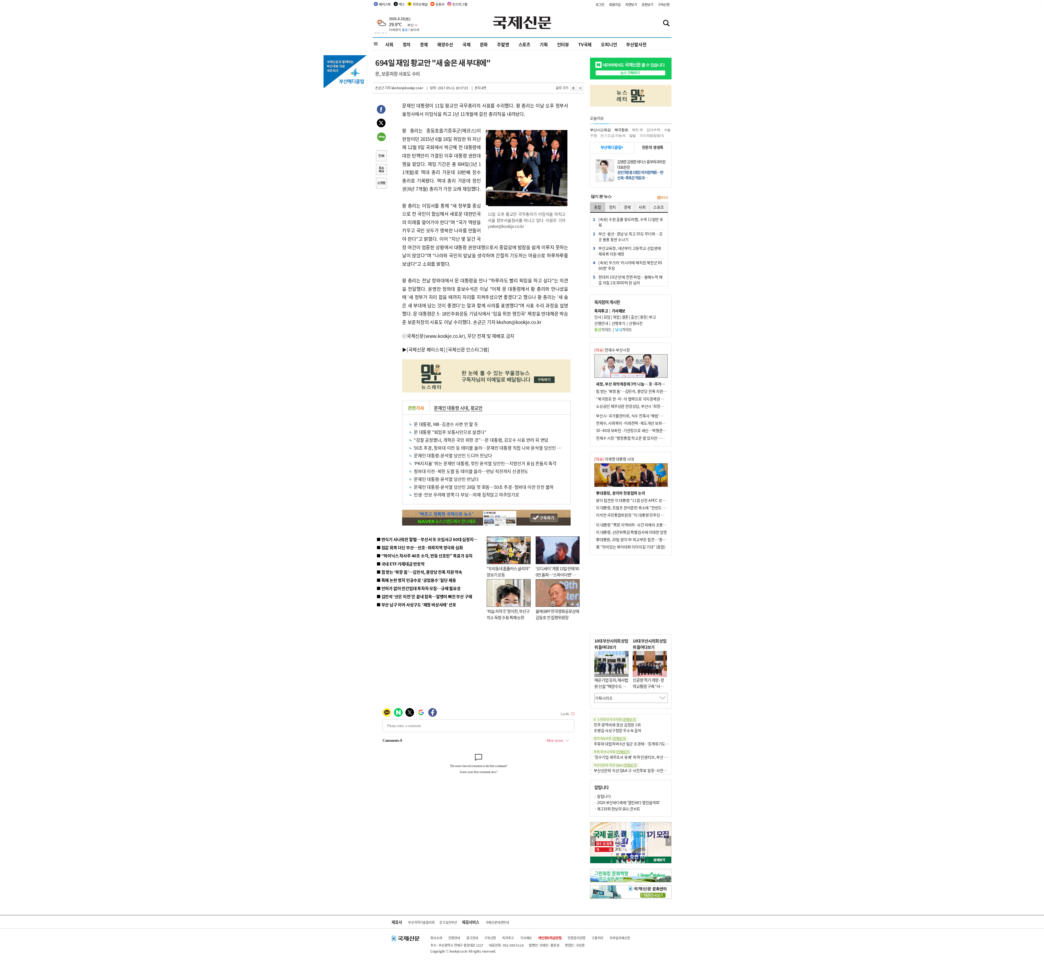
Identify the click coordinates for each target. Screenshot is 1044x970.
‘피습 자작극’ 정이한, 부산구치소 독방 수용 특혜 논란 (508, 614)
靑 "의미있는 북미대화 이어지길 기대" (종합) (631, 546)
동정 (643, 317)
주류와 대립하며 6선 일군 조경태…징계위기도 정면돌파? (638, 743)
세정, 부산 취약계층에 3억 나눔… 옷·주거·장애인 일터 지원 (642, 384)
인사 (597, 317)
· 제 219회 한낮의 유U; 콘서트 (617, 808)
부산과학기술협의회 (421, 922)
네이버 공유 (381, 137)
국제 (466, 44)
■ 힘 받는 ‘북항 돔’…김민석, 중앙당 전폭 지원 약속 (419, 572)
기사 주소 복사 (381, 170)
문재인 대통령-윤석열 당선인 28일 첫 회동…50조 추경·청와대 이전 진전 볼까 (484, 487)
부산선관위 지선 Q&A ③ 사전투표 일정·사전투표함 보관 (638, 770)
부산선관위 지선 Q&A (615, 765)
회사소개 (436, 937)
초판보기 (647, 4)
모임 (607, 317)
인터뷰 (563, 44)
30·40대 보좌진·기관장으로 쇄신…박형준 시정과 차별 (639, 430)
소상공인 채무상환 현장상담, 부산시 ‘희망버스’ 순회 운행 (640, 406)
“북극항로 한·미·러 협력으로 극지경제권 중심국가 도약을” (642, 398)
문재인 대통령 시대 (451, 407)
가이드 (602, 329)
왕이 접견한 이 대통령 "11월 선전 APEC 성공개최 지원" (639, 500)
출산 (634, 317)
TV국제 (585, 44)
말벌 (632, 136)
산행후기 (618, 323)
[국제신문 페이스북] (426, 349)
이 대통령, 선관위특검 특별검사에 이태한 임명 (631, 532)
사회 (389, 44)
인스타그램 (459, 4)
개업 (616, 317)
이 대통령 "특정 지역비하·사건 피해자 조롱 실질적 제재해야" (643, 524)
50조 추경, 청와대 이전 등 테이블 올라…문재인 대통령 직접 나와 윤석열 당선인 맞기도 (491, 447)
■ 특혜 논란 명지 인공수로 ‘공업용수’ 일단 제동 (416, 580)
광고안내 (472, 937)
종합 (597, 207)
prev (593, 841)
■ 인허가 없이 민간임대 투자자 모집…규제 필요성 (419, 588)
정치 (407, 44)
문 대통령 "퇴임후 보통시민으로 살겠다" (450, 432)
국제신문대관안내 (497, 922)
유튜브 (440, 4)
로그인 (600, 4)
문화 (484, 44)
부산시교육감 (600, 130)
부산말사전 (636, 44)
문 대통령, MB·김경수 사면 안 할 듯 (446, 424)
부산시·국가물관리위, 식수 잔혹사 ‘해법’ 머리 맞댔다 (637, 415)
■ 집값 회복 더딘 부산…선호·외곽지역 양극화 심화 (420, 547)
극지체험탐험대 (651, 136)
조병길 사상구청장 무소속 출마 (617, 730)
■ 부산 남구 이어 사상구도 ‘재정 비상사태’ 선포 (416, 604)
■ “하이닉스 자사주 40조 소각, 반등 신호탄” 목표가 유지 (425, 555)
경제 (424, 44)
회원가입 (615, 4)
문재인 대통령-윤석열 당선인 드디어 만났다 (453, 455)
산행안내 (601, 323)
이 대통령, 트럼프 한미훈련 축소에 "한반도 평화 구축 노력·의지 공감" (650, 507)
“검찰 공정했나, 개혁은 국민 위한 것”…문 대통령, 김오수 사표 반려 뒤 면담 (481, 440)
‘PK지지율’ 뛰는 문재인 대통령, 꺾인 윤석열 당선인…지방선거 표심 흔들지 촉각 (485, 463)
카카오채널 (420, 4)
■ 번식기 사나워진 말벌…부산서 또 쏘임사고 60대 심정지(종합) (430, 539)
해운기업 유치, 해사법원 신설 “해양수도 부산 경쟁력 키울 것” (611, 686)
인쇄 (381, 156)
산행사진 (635, 323)
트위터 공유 (381, 124)
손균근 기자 (383, 87)
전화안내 (454, 937)
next (668, 841)
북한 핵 (637, 130)
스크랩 (381, 184)
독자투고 (508, 937)
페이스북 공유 (381, 110)
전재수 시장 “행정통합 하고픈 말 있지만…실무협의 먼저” (640, 438)
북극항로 (621, 130)
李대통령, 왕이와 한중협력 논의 (620, 493)
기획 (544, 44)
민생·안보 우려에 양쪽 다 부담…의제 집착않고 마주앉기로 (466, 494)
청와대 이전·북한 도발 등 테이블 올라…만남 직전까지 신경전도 (471, 471)
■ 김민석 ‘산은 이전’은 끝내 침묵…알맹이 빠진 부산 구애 (424, 596)
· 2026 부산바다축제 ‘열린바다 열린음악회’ (627, 802)
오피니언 (609, 44)
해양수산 (445, 44)
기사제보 (526, 937)
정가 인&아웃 (610, 738)
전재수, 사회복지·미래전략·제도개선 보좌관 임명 (634, 423)
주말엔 (503, 44)
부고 (652, 317)
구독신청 (664, 4)
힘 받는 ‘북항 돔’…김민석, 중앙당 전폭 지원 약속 (633, 391)
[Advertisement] (631, 595)
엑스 (402, 4)
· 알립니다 (602, 796)
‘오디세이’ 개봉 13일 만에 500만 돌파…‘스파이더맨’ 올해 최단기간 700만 (557, 574)
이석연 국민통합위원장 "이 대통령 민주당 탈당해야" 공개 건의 (644, 515)
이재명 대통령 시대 (614, 459)
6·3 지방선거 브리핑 (615, 719)
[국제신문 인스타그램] (467, 349)
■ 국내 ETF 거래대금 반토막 (401, 564)
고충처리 (597, 937)
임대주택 (653, 130)
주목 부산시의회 (612, 751)
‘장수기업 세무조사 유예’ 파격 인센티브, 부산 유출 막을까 (638, 757)
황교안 (477, 407)
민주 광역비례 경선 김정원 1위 (617, 724)
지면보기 (631, 4)
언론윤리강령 (576, 937)
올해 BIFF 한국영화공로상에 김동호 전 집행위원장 (557, 614)
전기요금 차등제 (612, 136)
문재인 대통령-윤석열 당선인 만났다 (446, 479)
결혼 (625, 317)
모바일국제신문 (620, 937)
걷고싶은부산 (448, 922)
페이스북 (385, 4)
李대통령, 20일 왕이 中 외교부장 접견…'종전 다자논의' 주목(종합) (647, 539)
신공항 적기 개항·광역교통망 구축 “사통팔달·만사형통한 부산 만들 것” (650, 689)
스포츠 (524, 44)
